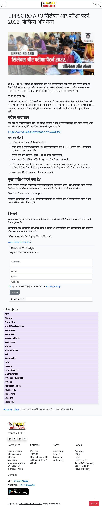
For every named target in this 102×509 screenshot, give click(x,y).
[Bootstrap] (48, 4)
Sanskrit (9, 397)
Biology (8, 318)
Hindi (7, 362)
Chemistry (10, 322)
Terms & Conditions (84, 463)
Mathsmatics (11, 373)
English (8, 346)
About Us (79, 451)
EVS (6, 354)
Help (77, 457)
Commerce (10, 330)
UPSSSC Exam (14, 454)
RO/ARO (34, 454)
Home (9, 409)
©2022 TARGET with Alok (30, 503)
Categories (14, 445)
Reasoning (10, 393)
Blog (17, 409)
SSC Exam (12, 460)
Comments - (17, 299)
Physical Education (14, 377)
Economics (10, 342)
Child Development (14, 326)
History (8, 366)
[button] (94, 503)
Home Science (11, 370)
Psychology (10, 389)
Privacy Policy (52, 286)
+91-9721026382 (20, 480)
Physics (8, 381)
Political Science (13, 385)
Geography (10, 358)
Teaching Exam (15, 451)
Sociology (9, 401)
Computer (10, 334)
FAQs (77, 454)
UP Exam (12, 457)
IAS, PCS (34, 451)
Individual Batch (15, 468)
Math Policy (57, 460)
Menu (96, 4)
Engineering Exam (16, 463)
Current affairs (12, 338)
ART (7, 314)
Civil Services (14, 465)
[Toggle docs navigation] (3, 4)
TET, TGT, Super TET (39, 457)
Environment (11, 350)
